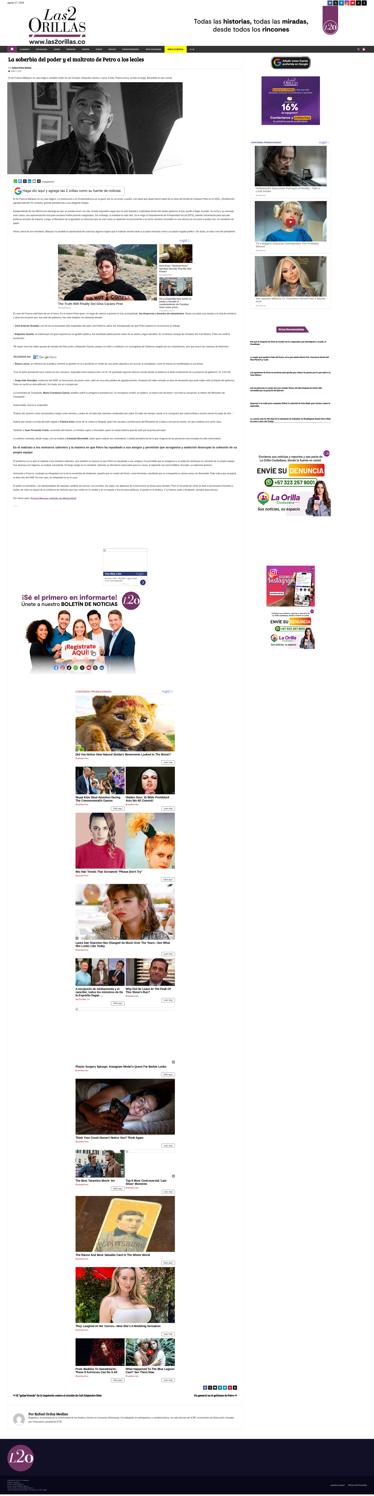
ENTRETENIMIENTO (130, 49)
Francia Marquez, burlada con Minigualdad (53, 498)
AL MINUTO (25, 49)
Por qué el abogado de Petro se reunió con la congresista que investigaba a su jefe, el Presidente (288, 342)
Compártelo (48, 181)
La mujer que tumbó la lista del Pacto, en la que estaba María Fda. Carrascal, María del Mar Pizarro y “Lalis (289, 358)
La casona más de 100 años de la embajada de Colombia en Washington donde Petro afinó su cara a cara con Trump (290, 420)
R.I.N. (192, 49)
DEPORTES (70, 49)
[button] (358, 49)
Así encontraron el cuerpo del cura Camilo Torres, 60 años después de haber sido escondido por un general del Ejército (286, 389)
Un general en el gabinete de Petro (214, 1395)
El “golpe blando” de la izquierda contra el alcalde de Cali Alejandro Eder (59, 1395)
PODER (57, 49)
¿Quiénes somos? (337, 1485)
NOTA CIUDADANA (153, 49)
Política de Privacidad (357, 1485)
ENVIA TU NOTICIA (175, 49)
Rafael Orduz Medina (21, 68)
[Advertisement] (125, 528)
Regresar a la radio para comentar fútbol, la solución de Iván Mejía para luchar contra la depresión (290, 404)
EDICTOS (112, 49)
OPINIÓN (85, 49)
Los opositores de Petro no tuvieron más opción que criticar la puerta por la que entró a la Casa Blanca (290, 373)
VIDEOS (99, 49)
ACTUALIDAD (41, 49)
